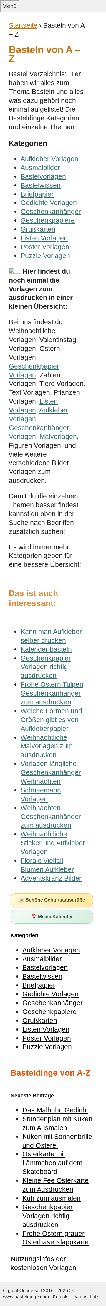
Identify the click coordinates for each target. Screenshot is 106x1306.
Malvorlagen (58, 436)
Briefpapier (37, 194)
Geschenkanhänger (51, 211)
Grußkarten (38, 229)
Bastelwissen (41, 185)
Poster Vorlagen (45, 247)
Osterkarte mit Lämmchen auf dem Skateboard (52, 1162)
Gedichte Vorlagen (49, 203)
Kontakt (61, 1296)
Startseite (23, 25)
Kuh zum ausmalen (51, 1198)
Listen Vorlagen (44, 238)
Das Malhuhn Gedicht (55, 1110)
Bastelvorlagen (43, 176)
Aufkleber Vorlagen (49, 159)
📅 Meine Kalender (52, 916)
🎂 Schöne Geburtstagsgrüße (52, 899)
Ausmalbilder (40, 167)
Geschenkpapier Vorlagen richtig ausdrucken (47, 1216)
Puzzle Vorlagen (45, 256)
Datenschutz (85, 1296)
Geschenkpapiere (48, 220)
